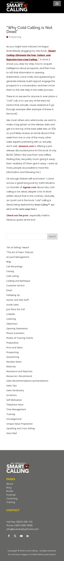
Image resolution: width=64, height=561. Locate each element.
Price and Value (14, 347)
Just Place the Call (15, 309)
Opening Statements (17, 328)
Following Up (13, 295)
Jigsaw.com (29, 187)
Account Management (17, 257)
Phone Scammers (15, 333)
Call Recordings (14, 266)
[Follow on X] (15, 535)
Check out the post (17, 215)
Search (52, 236)
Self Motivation (14, 399)
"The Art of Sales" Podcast (19, 252)
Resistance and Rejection (19, 371)
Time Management (16, 409)
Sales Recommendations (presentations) (27, 380)
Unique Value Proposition (19, 423)
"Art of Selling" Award (17, 247)
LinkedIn (10, 314)
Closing (10, 271)
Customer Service (15, 285)
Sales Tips (11, 385)
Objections (12, 323)
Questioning (12, 356)
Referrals (11, 366)
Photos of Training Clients (19, 337)
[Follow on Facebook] (8, 535)
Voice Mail (11, 433)
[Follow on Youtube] (21, 535)
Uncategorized (13, 418)
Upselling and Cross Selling (20, 428)
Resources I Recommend (19, 376)
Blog (8, 261)
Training (10, 414)
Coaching (11, 498)
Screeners (11, 395)
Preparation (12, 342)
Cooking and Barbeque (18, 280)
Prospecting (15, 36)
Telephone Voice (14, 404)
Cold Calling (12, 276)
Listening (11, 318)
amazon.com (26, 146)
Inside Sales (12, 304)
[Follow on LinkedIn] (27, 535)
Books (9, 491)
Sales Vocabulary (15, 390)
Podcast (11, 494)
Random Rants (14, 361)
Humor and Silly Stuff (17, 299)
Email (9, 290)
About (9, 483)
